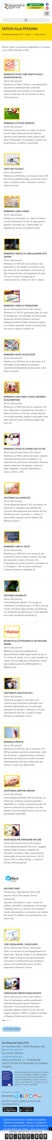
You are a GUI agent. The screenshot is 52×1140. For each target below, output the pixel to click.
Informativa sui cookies (11, 1092)
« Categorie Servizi (11, 1029)
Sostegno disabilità (15, 595)
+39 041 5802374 (14, 1049)
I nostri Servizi (39, 34)
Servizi (28, 34)
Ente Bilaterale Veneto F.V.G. (12, 34)
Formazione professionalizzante (22, 993)
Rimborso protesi (13, 742)
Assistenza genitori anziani (19, 790)
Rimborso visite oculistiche (19, 354)
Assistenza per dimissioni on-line (22, 839)
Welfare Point (12, 888)
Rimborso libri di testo (17, 546)
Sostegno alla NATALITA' (17, 498)
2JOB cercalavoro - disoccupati (21, 944)
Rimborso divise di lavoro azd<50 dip (24, 449)
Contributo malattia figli (18, 693)
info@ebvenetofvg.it (12, 1056)
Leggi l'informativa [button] (38, 1129)
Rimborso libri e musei (16, 211)
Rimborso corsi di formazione (21, 305)
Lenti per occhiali (14, 169)
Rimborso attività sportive (19, 123)
